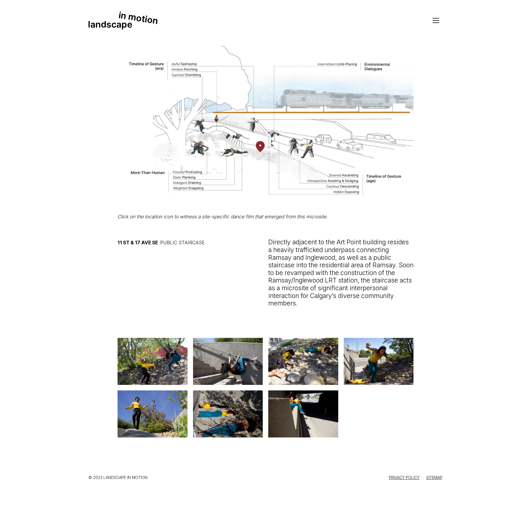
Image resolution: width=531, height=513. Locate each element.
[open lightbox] (153, 361)
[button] (435, 20)
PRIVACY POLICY (404, 477)
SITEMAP (434, 477)
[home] (123, 20)
